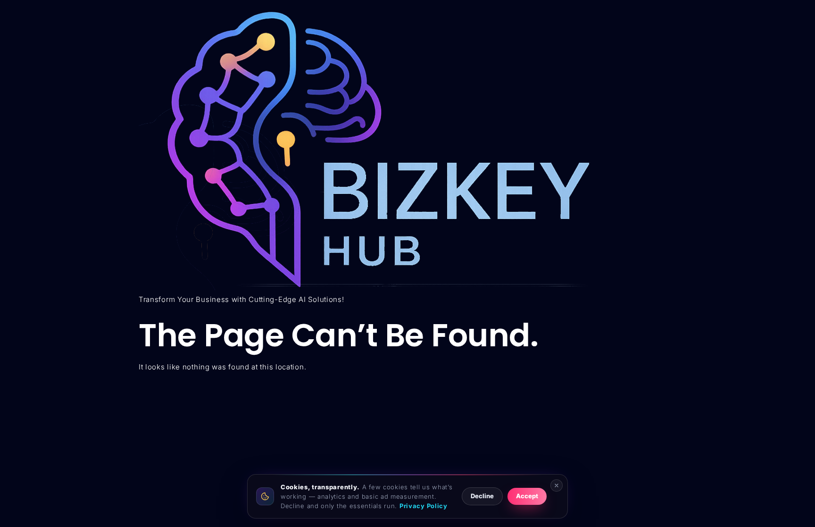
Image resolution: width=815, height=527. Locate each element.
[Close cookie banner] (556, 485)
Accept (527, 496)
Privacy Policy (423, 506)
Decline (482, 496)
